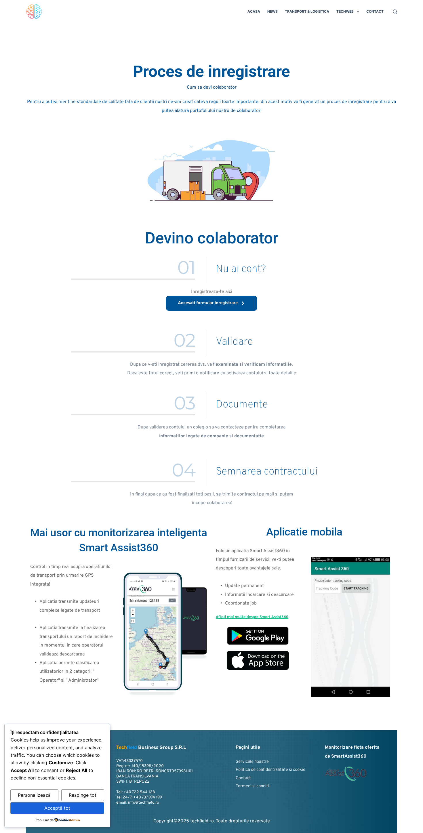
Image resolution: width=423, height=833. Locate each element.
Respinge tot (82, 795)
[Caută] (395, 11)
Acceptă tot (57, 808)
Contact (375, 11)
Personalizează (34, 795)
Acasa (253, 11)
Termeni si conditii (253, 786)
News (272, 11)
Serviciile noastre (252, 762)
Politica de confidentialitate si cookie (270, 770)
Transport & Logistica (307, 11)
